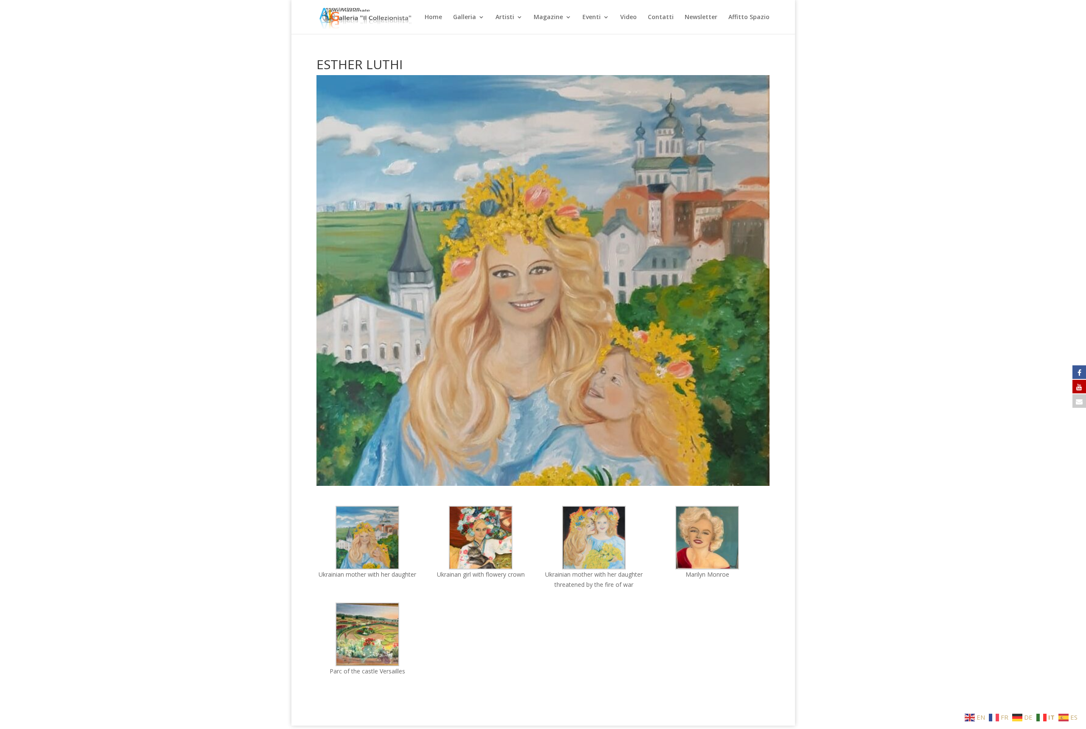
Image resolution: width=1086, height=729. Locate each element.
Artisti (504, 17)
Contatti (661, 17)
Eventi (591, 17)
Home (433, 17)
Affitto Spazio (749, 17)
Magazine (548, 17)
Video (628, 17)
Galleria (464, 17)
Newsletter (701, 17)
